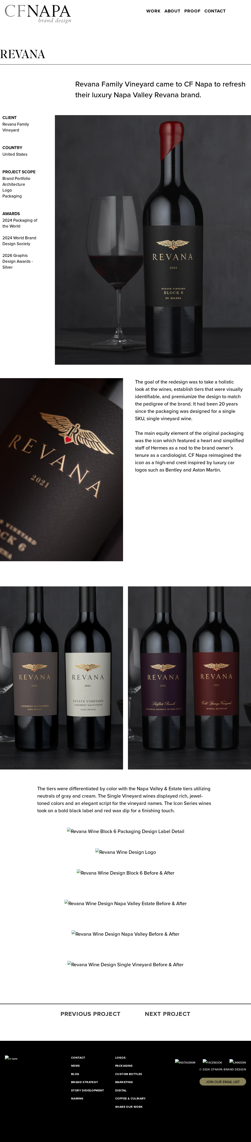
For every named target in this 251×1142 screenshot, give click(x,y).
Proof (192, 11)
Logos (120, 1057)
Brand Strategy (84, 1082)
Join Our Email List (223, 1081)
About (172, 11)
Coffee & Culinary (130, 1098)
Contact (215, 11)
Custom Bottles (128, 1074)
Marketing (124, 1082)
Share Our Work (129, 1107)
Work (153, 11)
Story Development (87, 1090)
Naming (77, 1098)
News (75, 1066)
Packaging (124, 1066)
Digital (121, 1090)
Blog (75, 1074)
